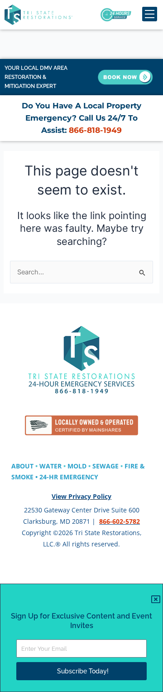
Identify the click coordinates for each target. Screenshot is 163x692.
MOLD (76, 466)
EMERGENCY (79, 477)
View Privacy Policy (81, 496)
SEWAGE (105, 466)
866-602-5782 (119, 521)
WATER (50, 466)
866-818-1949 (94, 130)
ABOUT (22, 466)
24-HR (49, 477)
